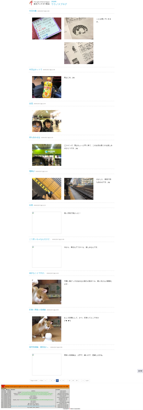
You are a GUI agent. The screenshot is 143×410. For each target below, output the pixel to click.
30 (76, 380)
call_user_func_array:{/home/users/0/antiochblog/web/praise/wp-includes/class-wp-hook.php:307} (32, 406)
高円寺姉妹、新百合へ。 (39, 347)
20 (73, 380)
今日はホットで (35, 69)
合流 (31, 103)
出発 (31, 205)
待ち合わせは (34, 137)
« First (41, 380)
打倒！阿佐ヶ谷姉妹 (37, 310)
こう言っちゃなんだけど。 (40, 239)
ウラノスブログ (59, 4)
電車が (32, 171)
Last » (87, 380)
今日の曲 (33, 11)
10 (69, 380)
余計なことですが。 (37, 273)
